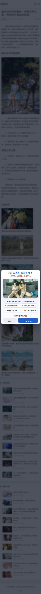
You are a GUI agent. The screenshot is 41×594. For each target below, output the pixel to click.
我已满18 (28, 321)
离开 (9, 321)
